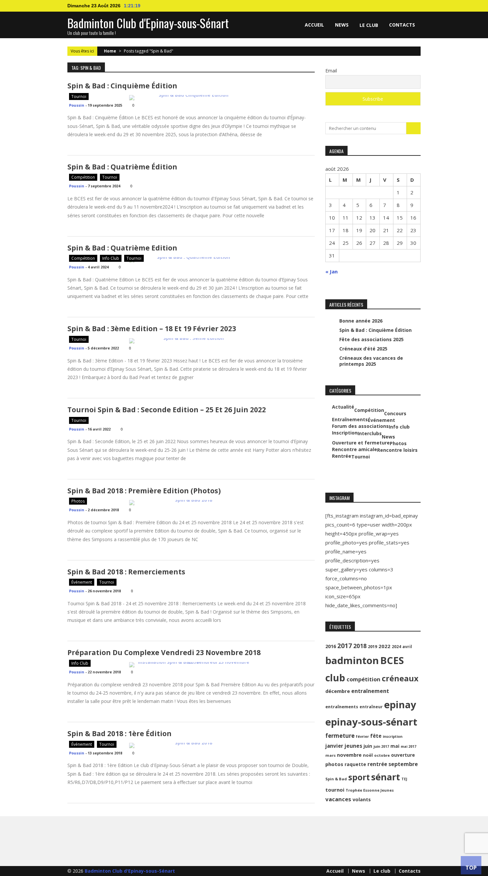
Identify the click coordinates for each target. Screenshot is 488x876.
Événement (81, 582)
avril (407, 646)
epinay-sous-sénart (371, 722)
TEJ (404, 779)
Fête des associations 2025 (371, 339)
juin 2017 (381, 746)
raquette (355, 764)
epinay (400, 704)
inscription (392, 736)
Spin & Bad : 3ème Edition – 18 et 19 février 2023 (151, 328)
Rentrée (341, 456)
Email (331, 70)
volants (362, 799)
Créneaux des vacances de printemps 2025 (371, 361)
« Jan (331, 271)
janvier (334, 745)
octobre (382, 755)
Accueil (314, 25)
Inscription (345, 433)
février (362, 736)
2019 (372, 646)
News (342, 25)
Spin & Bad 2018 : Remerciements (126, 571)
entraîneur (371, 707)
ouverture (403, 755)
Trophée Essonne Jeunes (370, 790)
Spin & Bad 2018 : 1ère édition (119, 733)
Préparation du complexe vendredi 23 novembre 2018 (164, 652)
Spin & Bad (336, 778)
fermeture (340, 735)
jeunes (353, 745)
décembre (337, 691)
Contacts (402, 25)
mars (330, 755)
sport (359, 777)
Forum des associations (360, 426)
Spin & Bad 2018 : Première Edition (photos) (144, 490)
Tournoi (78, 96)
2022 (384, 646)
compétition (363, 679)
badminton (352, 660)
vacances (338, 799)
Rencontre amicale (354, 449)
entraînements (341, 707)
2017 (344, 645)
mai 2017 (408, 746)
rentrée (377, 764)
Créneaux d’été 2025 (363, 348)
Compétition (83, 177)
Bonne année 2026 (360, 321)
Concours (395, 414)
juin (368, 746)
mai (394, 746)
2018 (359, 646)
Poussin (76, 105)
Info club (110, 258)
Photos (78, 501)
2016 (330, 646)
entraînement (370, 691)
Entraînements (350, 420)
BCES (392, 660)
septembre (403, 764)
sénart (385, 777)
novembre (349, 755)
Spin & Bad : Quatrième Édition (122, 166)
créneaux (400, 678)
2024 (396, 646)
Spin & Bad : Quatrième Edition (122, 247)
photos (334, 764)
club (335, 677)
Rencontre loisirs (397, 450)
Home (110, 51)
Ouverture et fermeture (361, 443)
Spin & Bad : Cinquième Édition (122, 85)
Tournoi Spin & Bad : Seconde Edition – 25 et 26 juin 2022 (166, 409)
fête (375, 735)
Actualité (343, 407)
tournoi (334, 789)
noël (368, 755)
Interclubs (370, 434)
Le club (369, 25)
